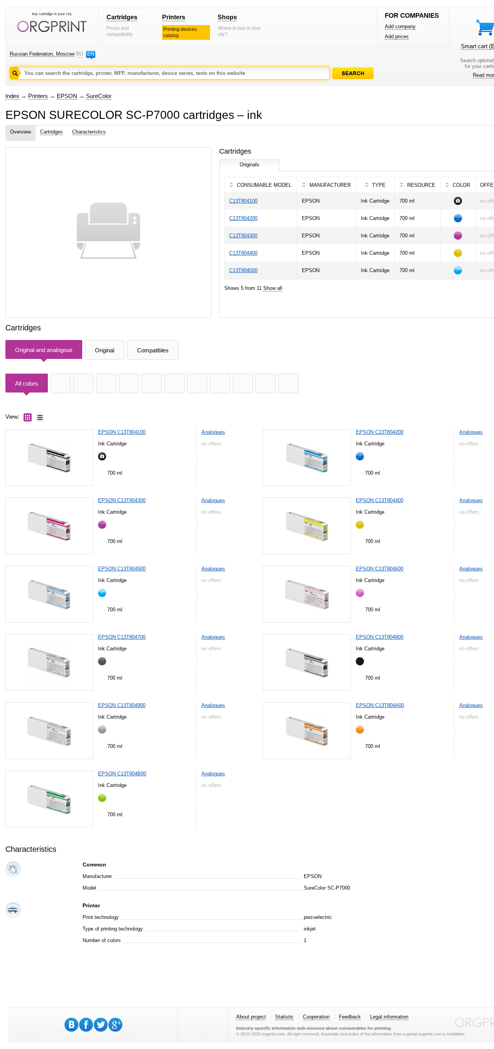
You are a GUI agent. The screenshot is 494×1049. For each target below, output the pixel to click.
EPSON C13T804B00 (122, 774)
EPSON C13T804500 (121, 569)
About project (251, 1017)
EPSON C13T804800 (379, 637)
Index (12, 96)
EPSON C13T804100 (121, 432)
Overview (20, 132)
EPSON (67, 96)
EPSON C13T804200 (379, 432)
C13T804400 (243, 253)
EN (90, 54)
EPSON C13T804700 (121, 637)
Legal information (389, 1017)
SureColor (99, 96)
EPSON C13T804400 (379, 500)
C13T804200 (243, 218)
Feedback (350, 1017)
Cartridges (122, 17)
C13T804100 (243, 201)
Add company (400, 26)
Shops (227, 17)
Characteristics (89, 132)
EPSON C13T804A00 (380, 705)
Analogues (213, 432)
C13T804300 (243, 236)
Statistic (284, 1017)
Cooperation (316, 1017)
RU (79, 54)
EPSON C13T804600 (379, 569)
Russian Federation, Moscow (42, 54)
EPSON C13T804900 (121, 705)
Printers (173, 17)
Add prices (397, 36)
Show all (272, 288)
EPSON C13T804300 (121, 500)
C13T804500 (243, 270)
